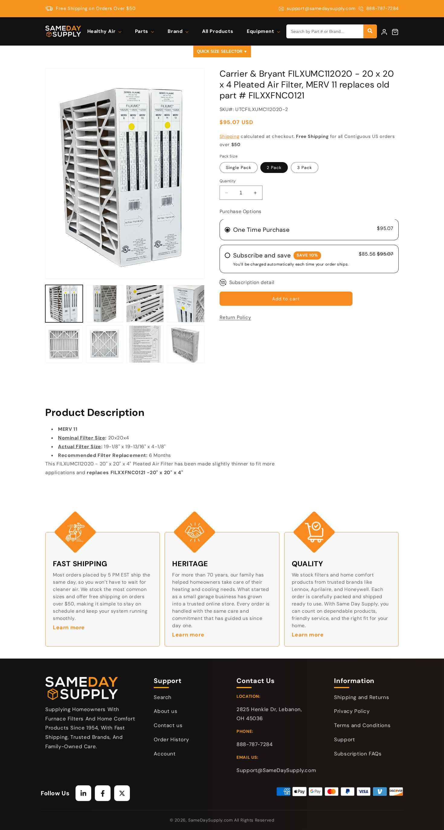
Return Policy (235, 317)
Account (164, 753)
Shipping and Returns (361, 697)
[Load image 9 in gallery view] (145, 344)
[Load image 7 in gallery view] (64, 344)
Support (344, 739)
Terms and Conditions (362, 725)
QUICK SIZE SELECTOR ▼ (222, 51)
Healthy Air (102, 31)
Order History (171, 739)
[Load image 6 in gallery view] (185, 303)
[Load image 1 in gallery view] (64, 303)
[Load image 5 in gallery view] (145, 303)
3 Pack (304, 167)
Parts (142, 31)
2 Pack (274, 167)
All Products (217, 31)
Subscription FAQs (357, 753)
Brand (176, 31)
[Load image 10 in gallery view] (185, 344)
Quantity (228, 181)
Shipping (230, 137)
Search (163, 697)
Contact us (168, 725)
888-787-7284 (382, 8)
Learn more (69, 627)
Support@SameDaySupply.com (276, 770)
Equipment (261, 31)
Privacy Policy (351, 711)
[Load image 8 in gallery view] (104, 344)
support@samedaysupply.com (321, 8)
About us (165, 711)
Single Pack (238, 167)
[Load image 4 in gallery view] (104, 303)
